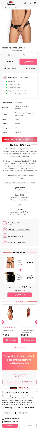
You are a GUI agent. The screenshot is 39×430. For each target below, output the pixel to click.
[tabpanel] (19, 26)
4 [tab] (23, 38)
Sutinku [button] (10, 426)
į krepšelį (12, 340)
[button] (19, 77)
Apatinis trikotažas (9, 7)
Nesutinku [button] (28, 426)
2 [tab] (18, 38)
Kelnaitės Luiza (8, 330)
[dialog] (19, 409)
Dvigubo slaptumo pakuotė (19, 277)
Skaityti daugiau (23, 404)
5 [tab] (24, 347)
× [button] (36, 391)
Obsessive (18, 102)
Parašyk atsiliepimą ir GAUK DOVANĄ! (19, 382)
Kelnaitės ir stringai (19, 7)
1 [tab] (16, 38)
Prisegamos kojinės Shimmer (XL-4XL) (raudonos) (27, 332)
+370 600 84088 (19, 363)
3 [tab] (21, 38)
